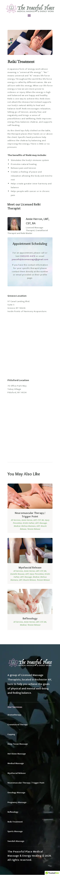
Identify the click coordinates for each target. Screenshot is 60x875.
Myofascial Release (30, 567)
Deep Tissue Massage (18, 744)
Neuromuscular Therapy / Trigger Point (30, 514)
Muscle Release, (30, 580)
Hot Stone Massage (17, 753)
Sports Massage (15, 831)
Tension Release (33, 529)
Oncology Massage (16, 792)
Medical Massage (16, 763)
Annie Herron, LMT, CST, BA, (33, 520)
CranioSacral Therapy (18, 724)
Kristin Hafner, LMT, (31, 523)
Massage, (43, 523)
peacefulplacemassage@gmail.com (30, 259)
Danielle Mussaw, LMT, (20, 574)
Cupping (11, 734)
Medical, (17, 526)
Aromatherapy (14, 714)
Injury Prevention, (37, 574)
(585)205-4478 (27, 256)
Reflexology (30, 618)
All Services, (16, 520)
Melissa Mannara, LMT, (31, 526)
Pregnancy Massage (17, 802)
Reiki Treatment (15, 821)
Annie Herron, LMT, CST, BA (37, 221)
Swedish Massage (16, 841)
